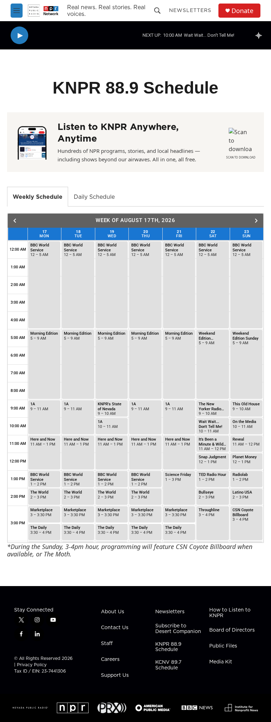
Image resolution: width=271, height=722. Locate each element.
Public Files (223, 646)
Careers (110, 659)
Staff (107, 643)
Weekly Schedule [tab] (37, 197)
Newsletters (190, 10)
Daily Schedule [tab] (94, 197)
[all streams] (260, 35)
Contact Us (114, 628)
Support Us (115, 675)
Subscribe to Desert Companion (178, 628)
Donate (242, 10)
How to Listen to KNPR (230, 613)
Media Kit (220, 662)
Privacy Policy (32, 665)
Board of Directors (232, 630)
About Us (112, 612)
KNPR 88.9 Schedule (168, 647)
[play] (19, 35)
